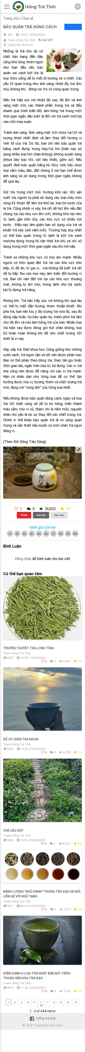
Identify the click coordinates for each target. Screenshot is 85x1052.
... (34, 1005)
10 (68, 1002)
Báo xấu (59, 515)
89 (41, 1005)
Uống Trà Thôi (40, 7)
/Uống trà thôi (46, 1018)
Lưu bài (40, 515)
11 (76, 1002)
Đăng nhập (23, 558)
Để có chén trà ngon (20, 739)
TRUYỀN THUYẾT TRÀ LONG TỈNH (28, 648)
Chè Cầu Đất (13, 830)
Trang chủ (11, 18)
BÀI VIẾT (47, 40)
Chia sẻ (27, 18)
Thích (23, 515)
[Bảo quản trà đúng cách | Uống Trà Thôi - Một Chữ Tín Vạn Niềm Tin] (18, 11)
